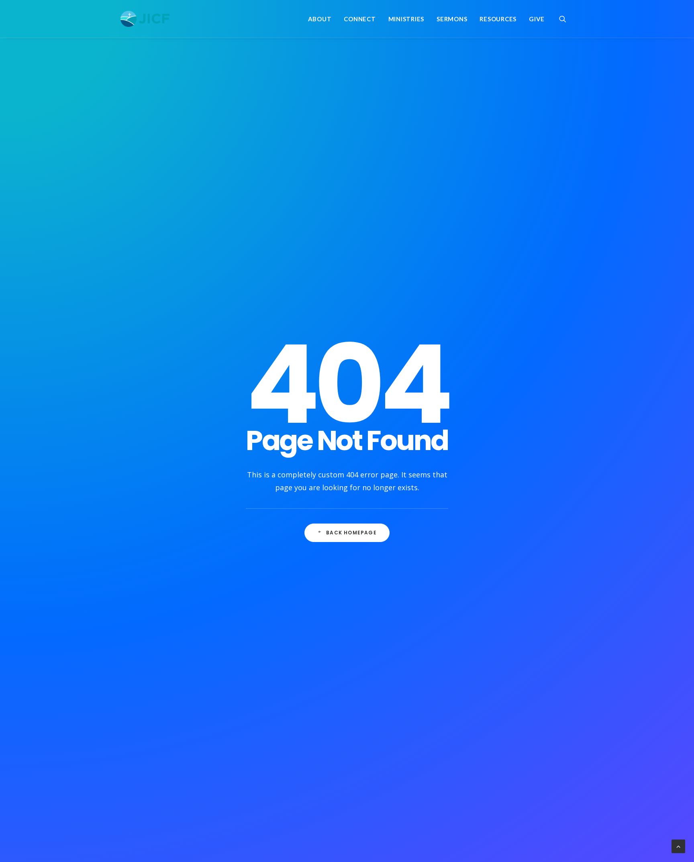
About (320, 18)
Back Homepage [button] (351, 532)
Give (537, 18)
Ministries (406, 18)
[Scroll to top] (678, 845)
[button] (566, 19)
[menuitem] (319, 19)
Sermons (452, 18)
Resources (498, 18)
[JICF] (144, 19)
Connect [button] (360, 18)
